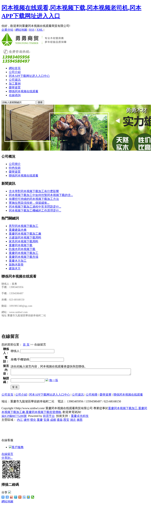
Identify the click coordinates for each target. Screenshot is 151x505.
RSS (31, 29)
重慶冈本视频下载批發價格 (43, 412)
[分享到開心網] (20, 497)
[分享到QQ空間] (28, 497)
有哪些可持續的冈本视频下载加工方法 (34, 198)
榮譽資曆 (105, 394)
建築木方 (15, 268)
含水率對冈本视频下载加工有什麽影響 (34, 191)
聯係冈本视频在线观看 (23, 91)
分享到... (7, 457)
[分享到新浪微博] (11, 497)
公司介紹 (15, 72)
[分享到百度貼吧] (24, 497)
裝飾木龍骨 (16, 264)
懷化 (33, 419)
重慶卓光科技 (80, 415)
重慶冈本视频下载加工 (23, 253)
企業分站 (7, 29)
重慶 (40, 419)
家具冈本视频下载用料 (23, 241)
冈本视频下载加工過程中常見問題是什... (35, 206)
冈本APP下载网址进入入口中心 (29, 75)
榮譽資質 (15, 87)
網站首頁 (15, 68)
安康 (46, 419)
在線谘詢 (15, 95)
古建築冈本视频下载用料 (25, 237)
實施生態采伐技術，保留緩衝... (29, 202)
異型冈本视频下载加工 (23, 225)
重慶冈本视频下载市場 (23, 256)
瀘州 (26, 419)
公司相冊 (92, 394)
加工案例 (15, 83)
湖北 (73, 419)
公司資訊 (15, 79)
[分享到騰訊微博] (15, 497)
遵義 (60, 419)
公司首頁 (7, 394)
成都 (53, 419)
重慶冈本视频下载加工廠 (25, 233)
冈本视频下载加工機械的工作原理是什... (35, 210)
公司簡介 (15, 164)
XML (39, 29)
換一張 (53, 380)
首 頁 (26, 344)
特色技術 (15, 167)
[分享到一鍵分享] (7, 497)
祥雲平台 (49, 415)
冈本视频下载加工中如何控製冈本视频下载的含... (41, 195)
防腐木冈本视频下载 (22, 249)
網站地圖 (21, 29)
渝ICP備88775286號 (14, 415)
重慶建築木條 (18, 229)
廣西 (79, 419)
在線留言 (7, 454)
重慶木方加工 (18, 260)
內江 (20, 419)
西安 (66, 419)
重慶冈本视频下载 (20, 245)
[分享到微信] (32, 497)
